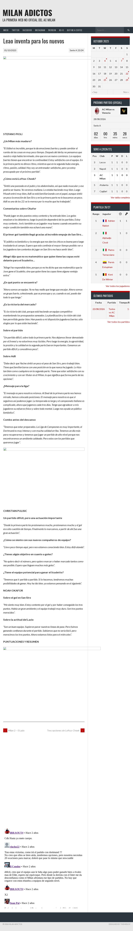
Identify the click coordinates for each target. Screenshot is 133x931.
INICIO (5, 30)
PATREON (52, 30)
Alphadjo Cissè (106, 240)
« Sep (94, 92)
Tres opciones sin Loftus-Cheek (65, 730)
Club (102, 156)
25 (105, 80)
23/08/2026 (99, 309)
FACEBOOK (27, 30)
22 (127, 73)
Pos (95, 156)
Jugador (106, 214)
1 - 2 (129, 309)
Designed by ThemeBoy (119, 924)
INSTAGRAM (40, 30)
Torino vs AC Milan (112, 312)
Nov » (126, 92)
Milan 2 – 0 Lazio (14, 730)
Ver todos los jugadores (118, 286)
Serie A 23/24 (77, 50)
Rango (96, 214)
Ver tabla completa (120, 197)
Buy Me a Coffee (74, 30)
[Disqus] (44, 779)
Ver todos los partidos (118, 321)
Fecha (98, 302)
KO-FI (61, 30)
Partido (112, 302)
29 (127, 80)
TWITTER (15, 30)
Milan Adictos (27, 12)
